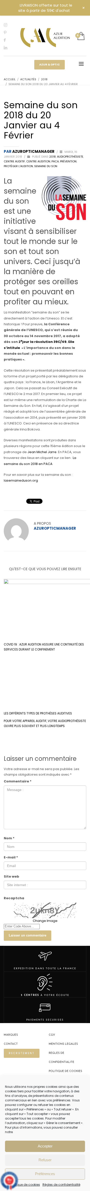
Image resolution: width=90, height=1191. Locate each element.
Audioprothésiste (70, 157)
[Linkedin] (9, 47)
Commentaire (18, 781)
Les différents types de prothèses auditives (38, 713)
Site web (11, 876)
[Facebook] (9, 40)
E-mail (11, 857)
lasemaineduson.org (21, 480)
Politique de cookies (25, 1184)
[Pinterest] (9, 32)
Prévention (68, 161)
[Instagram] (9, 25)
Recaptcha (14, 898)
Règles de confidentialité (61, 1184)
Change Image (45, 920)
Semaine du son (45, 166)
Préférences (45, 1174)
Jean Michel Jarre (42, 452)
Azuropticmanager (33, 151)
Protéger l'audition (18, 166)
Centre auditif (14, 161)
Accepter (45, 1146)
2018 (52, 157)
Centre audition (38, 161)
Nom (9, 838)
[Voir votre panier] (80, 36)
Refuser (45, 1160)
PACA (55, 161)
